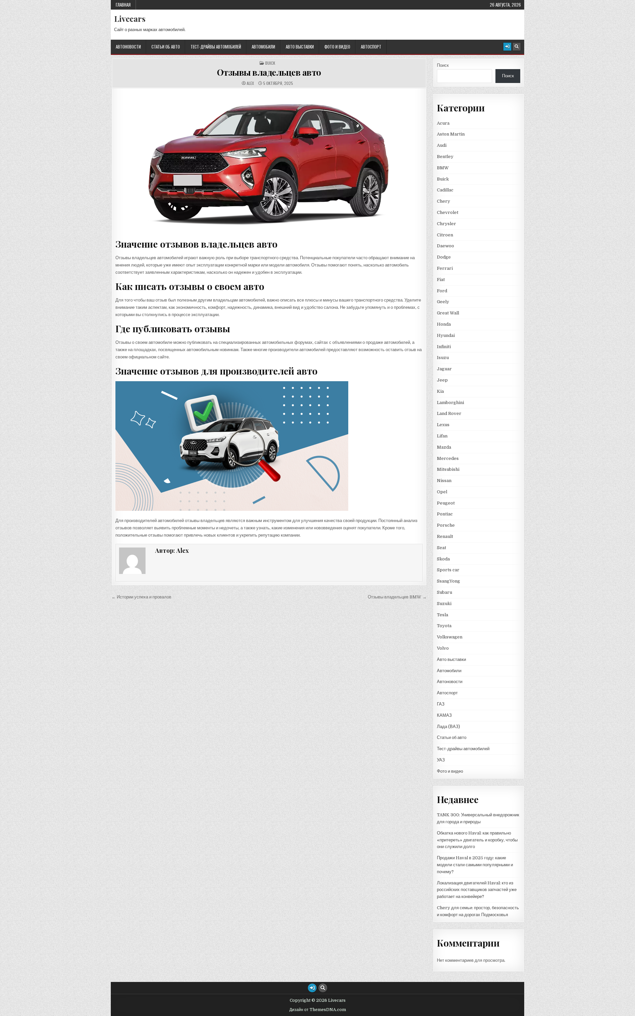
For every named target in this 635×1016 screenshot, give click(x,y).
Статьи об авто (165, 46)
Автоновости (128, 46)
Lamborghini (450, 402)
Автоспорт (371, 46)
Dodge (444, 257)
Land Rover (449, 413)
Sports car (448, 569)
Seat (441, 547)
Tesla (442, 614)
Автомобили (263, 46)
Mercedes (448, 458)
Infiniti (444, 346)
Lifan (442, 435)
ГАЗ (440, 704)
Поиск (443, 65)
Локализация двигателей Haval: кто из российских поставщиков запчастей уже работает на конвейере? (477, 889)
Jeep (442, 380)
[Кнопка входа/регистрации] (507, 47)
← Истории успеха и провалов (141, 596)
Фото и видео (337, 46)
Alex (250, 83)
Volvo (443, 648)
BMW (443, 167)
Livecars (130, 18)
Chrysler (446, 223)
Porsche (446, 525)
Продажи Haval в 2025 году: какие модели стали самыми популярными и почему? (475, 864)
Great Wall (448, 312)
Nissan (444, 480)
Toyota (444, 625)
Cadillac (445, 189)
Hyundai (446, 335)
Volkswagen (449, 636)
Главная (123, 4)
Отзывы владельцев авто (269, 72)
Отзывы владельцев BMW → (397, 596)
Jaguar (444, 368)
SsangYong (448, 581)
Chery (443, 201)
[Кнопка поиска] (517, 47)
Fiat (441, 279)
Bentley (445, 156)
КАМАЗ (444, 715)
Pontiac (445, 513)
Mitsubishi (448, 469)
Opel (442, 491)
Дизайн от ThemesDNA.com (317, 1009)
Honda (444, 324)
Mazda (444, 447)
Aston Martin (451, 134)
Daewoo (445, 245)
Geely (443, 301)
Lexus (443, 424)
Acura (443, 123)
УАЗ (441, 759)
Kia (440, 391)
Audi (441, 145)
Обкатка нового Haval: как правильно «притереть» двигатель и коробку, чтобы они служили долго (477, 840)
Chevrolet (447, 212)
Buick (270, 63)
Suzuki (444, 603)
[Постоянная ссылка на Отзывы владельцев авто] (269, 163)
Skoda (443, 558)
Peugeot (446, 503)
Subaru (444, 592)
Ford (442, 290)
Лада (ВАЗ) (448, 726)
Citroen (445, 234)
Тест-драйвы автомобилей (215, 46)
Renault (445, 536)
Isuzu (443, 357)
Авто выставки (300, 46)
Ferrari (445, 268)
